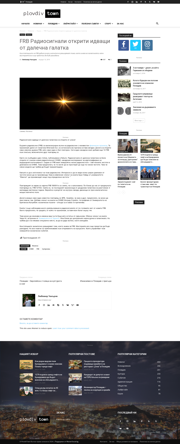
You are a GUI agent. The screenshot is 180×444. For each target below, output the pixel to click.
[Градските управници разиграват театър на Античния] (124, 97)
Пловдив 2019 (123, 151)
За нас (70, 2)
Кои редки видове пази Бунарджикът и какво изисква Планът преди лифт (48, 364)
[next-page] (123, 192)
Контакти (78, 2)
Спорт (108, 23)
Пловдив (52, 23)
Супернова (46, 249)
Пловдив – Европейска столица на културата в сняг (41, 282)
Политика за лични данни (92, 2)
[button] (157, 24)
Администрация (146, 151)
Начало (25, 23)
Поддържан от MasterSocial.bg (66, 441)
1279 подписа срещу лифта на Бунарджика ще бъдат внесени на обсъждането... (48, 377)
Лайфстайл (69, 23)
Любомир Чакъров (29, 60)
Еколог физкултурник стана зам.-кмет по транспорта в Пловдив (150, 184)
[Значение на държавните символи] (124, 110)
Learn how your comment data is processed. (71, 328)
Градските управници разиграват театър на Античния (142, 96)
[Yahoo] (73, 305)
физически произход (98, 145)
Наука (39, 31)
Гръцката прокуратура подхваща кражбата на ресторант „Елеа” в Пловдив (97, 364)
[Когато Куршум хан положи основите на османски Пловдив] (124, 83)
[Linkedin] (137, 2)
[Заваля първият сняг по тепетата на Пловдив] (128, 173)
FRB (38, 249)
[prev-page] (119, 192)
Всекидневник (123, 179)
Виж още (138, 120)
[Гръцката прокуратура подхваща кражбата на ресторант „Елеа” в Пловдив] (75, 364)
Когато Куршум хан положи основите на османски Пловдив (145, 83)
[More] (98, 70)
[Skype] (59, 305)
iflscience (35, 246)
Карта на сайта (63, 419)
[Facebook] (128, 2)
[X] (150, 2)
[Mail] (54, 305)
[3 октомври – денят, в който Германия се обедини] (124, 71)
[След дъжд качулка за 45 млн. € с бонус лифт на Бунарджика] (26, 391)
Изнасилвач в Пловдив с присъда (95, 281)
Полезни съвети (90, 23)
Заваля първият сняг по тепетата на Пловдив (126, 184)
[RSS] (145, 2)
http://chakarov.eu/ (44, 300)
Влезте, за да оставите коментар (34, 323)
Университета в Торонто (49, 218)
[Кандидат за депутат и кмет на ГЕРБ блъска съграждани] (75, 378)
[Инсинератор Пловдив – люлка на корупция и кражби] (75, 390)
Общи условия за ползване (127, 441)
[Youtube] (158, 2)
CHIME (31, 249)
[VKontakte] (154, 2)
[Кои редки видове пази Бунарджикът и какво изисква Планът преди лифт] (26, 364)
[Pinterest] (141, 2)
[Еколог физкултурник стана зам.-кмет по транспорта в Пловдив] (150, 173)
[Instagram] (132, 2)
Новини (63, 2)
